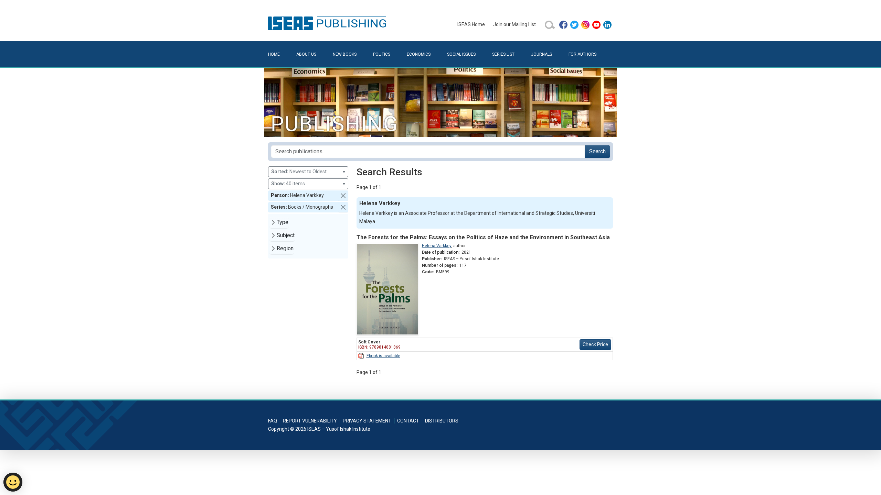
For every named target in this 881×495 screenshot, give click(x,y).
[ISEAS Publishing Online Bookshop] (328, 23)
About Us (306, 54)
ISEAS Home (471, 24)
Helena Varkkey (436, 245)
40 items (308, 183)
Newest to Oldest (308, 171)
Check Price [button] (595, 344)
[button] (343, 195)
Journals (541, 54)
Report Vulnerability (310, 421)
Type (282, 222)
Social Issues (461, 54)
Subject (286, 235)
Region (285, 248)
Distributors (441, 421)
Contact (408, 421)
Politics (381, 54)
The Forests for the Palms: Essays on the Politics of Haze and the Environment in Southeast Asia (483, 237)
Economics (419, 54)
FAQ (272, 421)
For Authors (582, 54)
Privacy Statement (367, 421)
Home (274, 54)
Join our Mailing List (514, 24)
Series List (503, 54)
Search (597, 151)
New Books (345, 54)
